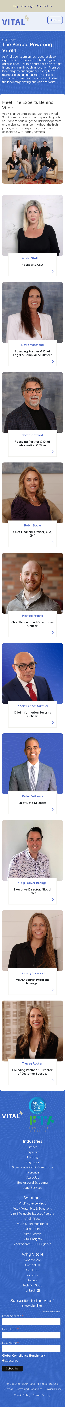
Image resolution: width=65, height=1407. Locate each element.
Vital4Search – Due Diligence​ (32, 1244)
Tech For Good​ (32, 1285)
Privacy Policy (53, 1389)
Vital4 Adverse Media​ (32, 1203)
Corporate (32, 1152)
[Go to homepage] (15, 20)
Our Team (32, 1270)
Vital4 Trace (32, 1218)
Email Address (12, 1315)
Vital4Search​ (32, 1234)
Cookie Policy (22, 1395)
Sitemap (9, 1389)
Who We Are (32, 1260)
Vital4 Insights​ (32, 1239)
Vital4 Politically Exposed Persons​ (32, 1213)
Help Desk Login (23, 6)
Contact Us (44, 6)
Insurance (32, 1172)
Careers (32, 1275)
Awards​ (32, 1280)
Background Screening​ (32, 1182)
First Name (10, 1329)
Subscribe (11, 1360)
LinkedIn (31, 1290)
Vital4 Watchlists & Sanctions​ (32, 1208)
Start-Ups (32, 1177)
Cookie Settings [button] (42, 1395)
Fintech (32, 1147)
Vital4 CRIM (32, 1229)
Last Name (10, 1342)
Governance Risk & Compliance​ (32, 1167)
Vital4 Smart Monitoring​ (32, 1224)
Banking (32, 1157)
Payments (32, 1162)
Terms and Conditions (29, 1389)
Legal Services (32, 1187)
